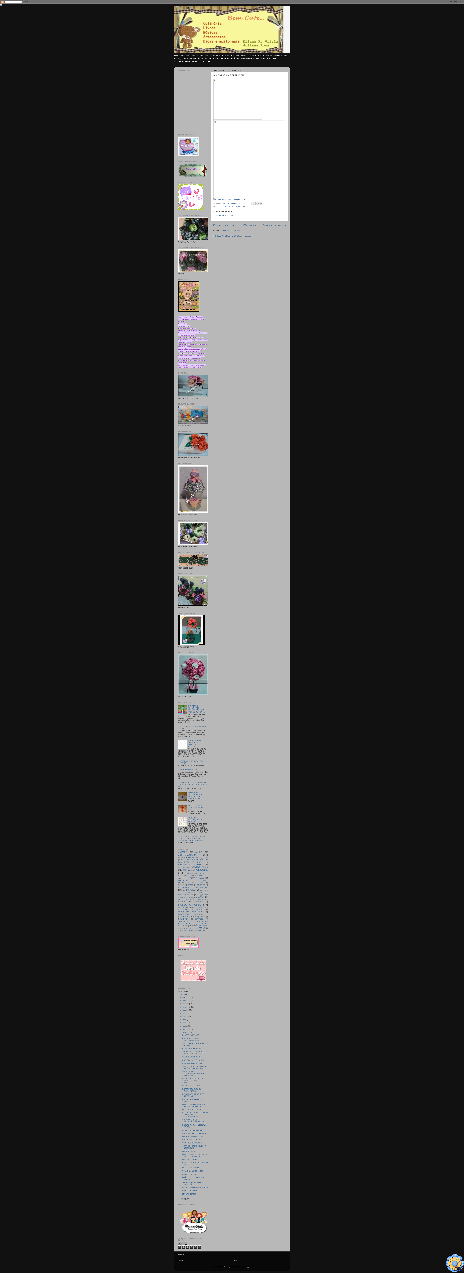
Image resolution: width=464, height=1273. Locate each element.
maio (185, 1020)
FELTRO (194, 880)
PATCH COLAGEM (197, 907)
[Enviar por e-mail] (252, 203)
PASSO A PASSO (189, 904)
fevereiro (186, 1029)
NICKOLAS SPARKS (185, 900)
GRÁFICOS (201, 885)
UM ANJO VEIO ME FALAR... (193, 1140)
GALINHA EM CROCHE (188, 770)
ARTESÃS (181, 858)
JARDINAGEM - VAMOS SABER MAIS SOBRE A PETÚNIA (194, 1053)
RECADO (195, 914)
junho (185, 1016)
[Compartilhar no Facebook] (259, 203)
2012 (183, 1199)
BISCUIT (205, 857)
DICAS (192, 878)
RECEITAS (204, 914)
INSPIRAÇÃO (202, 887)
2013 (183, 995)
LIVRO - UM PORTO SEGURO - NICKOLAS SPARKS (194, 1155)
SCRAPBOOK (199, 919)
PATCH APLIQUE (183, 907)
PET (206, 907)
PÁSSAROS (199, 902)
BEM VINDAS (193, 858)
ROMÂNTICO (183, 919)
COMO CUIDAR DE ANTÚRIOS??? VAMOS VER (194, 1121)
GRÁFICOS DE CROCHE (192, 1143)
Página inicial (250, 225)
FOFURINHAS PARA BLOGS (193, 1060)
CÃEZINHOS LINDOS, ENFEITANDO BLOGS (191, 1039)
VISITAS (199, 930)
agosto (185, 1010)
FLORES (201, 883)
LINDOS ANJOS (188, 1151)
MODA (197, 895)
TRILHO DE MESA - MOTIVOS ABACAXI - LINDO (196, 807)
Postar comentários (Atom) (230, 230)
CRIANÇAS (187, 870)
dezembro (187, 997)
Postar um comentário (224, 216)
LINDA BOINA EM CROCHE (192, 1136)
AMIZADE (227, 207)
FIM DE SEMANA (187, 883)
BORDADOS (182, 864)
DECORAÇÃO (183, 876)
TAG (194, 928)
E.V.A (201, 878)
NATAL (201, 897)
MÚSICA (192, 897)
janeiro (185, 1032)
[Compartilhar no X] (256, 203)
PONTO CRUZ (183, 914)
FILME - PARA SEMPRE (191, 1086)
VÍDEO (191, 930)
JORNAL (203, 890)
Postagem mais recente (225, 225)
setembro (187, 1007)
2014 (183, 991)
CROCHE (202, 869)
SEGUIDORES (183, 921)
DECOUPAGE (200, 876)
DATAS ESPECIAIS (200, 873)
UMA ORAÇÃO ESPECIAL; (192, 1063)
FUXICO (181, 885)
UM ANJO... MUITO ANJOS (192, 1171)
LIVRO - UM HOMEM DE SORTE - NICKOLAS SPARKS (195, 1105)
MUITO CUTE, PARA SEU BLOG (194, 1110)
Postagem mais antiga (274, 225)
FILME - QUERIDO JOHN (192, 1130)
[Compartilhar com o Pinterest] (261, 203)
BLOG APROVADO (188, 860)
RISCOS (202, 917)
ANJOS (234, 207)
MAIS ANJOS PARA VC (191, 1159)
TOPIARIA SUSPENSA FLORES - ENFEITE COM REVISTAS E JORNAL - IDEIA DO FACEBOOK (191, 838)
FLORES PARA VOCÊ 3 (191, 1035)
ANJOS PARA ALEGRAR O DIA (194, 1133)
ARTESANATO (187, 855)
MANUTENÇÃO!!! (189, 1194)
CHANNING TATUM (184, 867)
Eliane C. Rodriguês (231, 203)
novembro (187, 1000)
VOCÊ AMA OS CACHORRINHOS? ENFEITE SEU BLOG (194, 1073)
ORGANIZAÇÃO (200, 900)
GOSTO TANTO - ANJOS (192, 1049)
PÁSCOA (181, 902)
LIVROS (200, 892)
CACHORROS (198, 864)
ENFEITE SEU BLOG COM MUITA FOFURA (192, 1090)
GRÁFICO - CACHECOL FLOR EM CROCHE (194, 1147)
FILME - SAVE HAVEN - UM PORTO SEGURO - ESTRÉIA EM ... (194, 1081)
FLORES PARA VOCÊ (190, 1191)
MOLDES (205, 895)
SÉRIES (188, 928)
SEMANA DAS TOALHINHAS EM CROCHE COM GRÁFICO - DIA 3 (195, 796)
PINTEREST (186, 910)
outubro (186, 1004)
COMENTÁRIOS (200, 867)
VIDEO (184, 930)
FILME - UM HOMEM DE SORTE (195, 1188)
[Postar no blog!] (254, 203)
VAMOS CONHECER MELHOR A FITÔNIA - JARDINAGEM (194, 1067)
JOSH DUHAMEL (184, 892)
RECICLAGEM (187, 916)
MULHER (183, 897)
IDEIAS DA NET (184, 887)
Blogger (247, 1267)
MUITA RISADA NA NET (191, 1168)
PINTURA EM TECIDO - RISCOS (191, 912)
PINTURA (199, 910)
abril (185, 1023)
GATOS (190, 885)
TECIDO (202, 928)
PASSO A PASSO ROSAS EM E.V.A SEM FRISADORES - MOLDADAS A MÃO (192, 784)
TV (179, 930)
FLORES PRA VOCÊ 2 (190, 1174)
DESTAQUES (182, 878)
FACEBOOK (182, 880)
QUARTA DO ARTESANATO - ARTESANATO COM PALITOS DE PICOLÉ (196, 709)
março (185, 1026)
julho (185, 1013)
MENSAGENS (243, 207)
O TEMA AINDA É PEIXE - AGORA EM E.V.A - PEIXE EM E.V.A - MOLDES (197, 744)
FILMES (205, 880)
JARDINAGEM (188, 890)
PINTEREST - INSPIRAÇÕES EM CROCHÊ (195, 820)
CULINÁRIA (187, 873)
